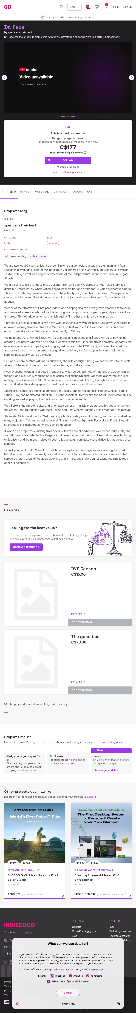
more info (9, 230)
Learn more (30, 770)
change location (84, 17)
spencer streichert (20, 32)
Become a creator (119, 935)
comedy (53, 243)
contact (22, 230)
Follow (68, 160)
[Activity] (105, 7)
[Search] (61, 7)
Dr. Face (14, 27)
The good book (86, 636)
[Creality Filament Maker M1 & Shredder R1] (101, 833)
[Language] (88, 7)
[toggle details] (64, 898)
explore (91, 796)
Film (9, 243)
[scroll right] (131, 77)
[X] (11, 940)
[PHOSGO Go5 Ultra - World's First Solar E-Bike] (34, 833)
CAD (72, 6)
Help (90, 742)
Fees (112, 926)
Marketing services (120, 931)
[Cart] (97, 7)
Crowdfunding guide (111, 742)
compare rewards (25, 547)
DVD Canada (83, 568)
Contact (76, 926)
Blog (74, 935)
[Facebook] (6, 940)
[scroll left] (4, 77)
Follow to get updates (105, 770)
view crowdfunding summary (68, 172)
